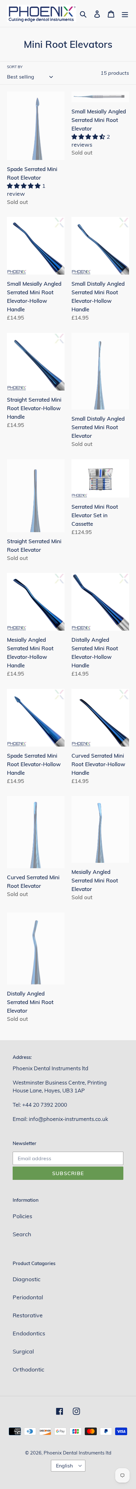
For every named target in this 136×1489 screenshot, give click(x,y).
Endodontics (29, 1333)
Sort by (14, 66)
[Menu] (125, 13)
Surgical (23, 1351)
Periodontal (28, 1297)
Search (22, 1234)
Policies (22, 1216)
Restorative (28, 1315)
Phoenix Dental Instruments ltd (77, 1453)
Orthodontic (28, 1369)
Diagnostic (26, 1279)
